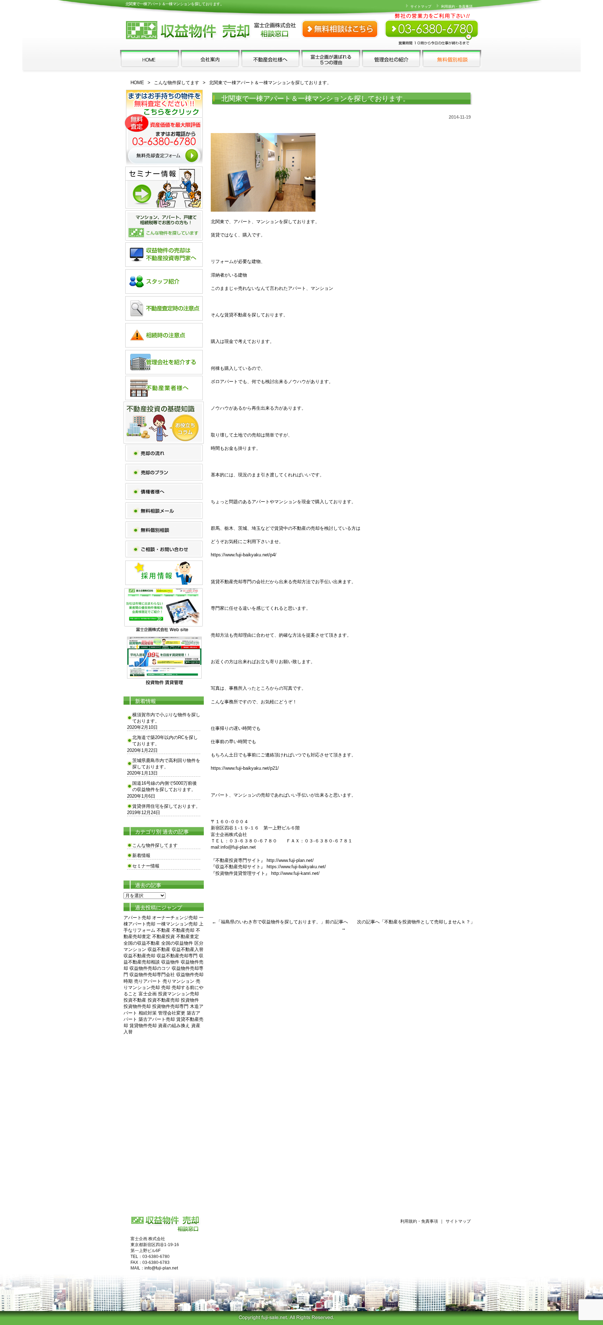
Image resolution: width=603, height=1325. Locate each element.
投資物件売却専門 (170, 1006)
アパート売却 (137, 917)
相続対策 (148, 1013)
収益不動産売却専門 (177, 955)
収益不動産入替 (187, 949)
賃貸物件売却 (143, 1025)
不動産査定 (187, 936)
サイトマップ (420, 6)
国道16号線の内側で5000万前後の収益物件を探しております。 (164, 786)
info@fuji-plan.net (238, 847)
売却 (165, 987)
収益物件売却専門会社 (152, 974)
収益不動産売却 (139, 955)
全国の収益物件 (177, 943)
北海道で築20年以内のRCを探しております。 (165, 740)
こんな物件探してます (176, 82)
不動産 (163, 930)
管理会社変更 (171, 1013)
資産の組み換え (174, 1025)
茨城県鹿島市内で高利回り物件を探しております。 (166, 763)
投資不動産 (135, 1000)
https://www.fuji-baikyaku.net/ (296, 866)
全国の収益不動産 (142, 943)
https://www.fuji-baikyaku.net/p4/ (243, 554)
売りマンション (178, 981)
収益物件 (170, 962)
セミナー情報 (145, 866)
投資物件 (190, 1000)
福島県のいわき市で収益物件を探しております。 (271, 921)
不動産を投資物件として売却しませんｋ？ (427, 921)
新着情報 (141, 855)
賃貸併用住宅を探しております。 (166, 806)
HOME (137, 82)
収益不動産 (159, 949)
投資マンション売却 (178, 993)
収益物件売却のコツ (149, 968)
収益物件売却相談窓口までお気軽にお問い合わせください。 (432, 25)
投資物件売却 (137, 1006)
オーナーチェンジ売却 (175, 917)
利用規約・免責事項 (456, 6)
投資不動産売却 (163, 1000)
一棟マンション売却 (177, 924)
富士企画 (148, 993)
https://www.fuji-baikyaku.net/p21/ (245, 768)
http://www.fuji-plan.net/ (290, 860)
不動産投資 (163, 936)
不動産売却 (183, 930)
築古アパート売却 (157, 1019)
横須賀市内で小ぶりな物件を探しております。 (166, 718)
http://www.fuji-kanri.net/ (295, 873)
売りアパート (147, 981)
